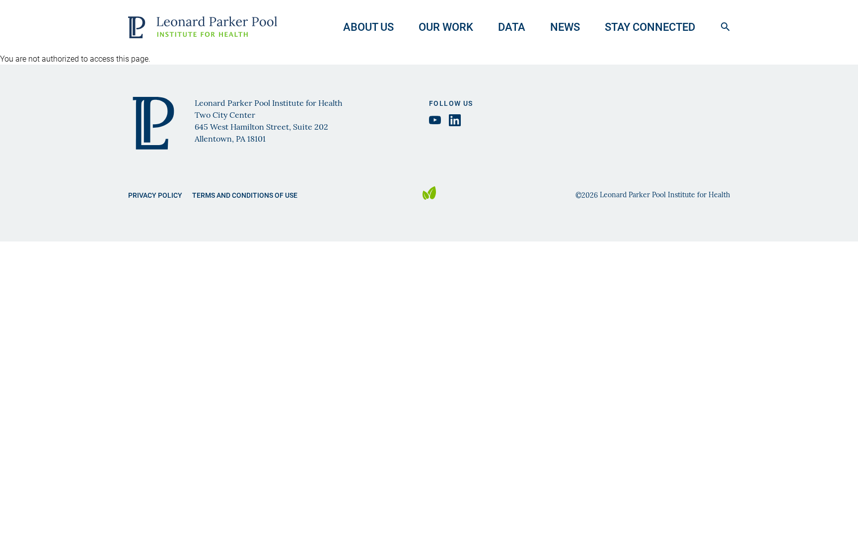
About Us (368, 26)
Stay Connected (650, 26)
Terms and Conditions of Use (244, 195)
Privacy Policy (155, 195)
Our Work (446, 26)
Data (511, 26)
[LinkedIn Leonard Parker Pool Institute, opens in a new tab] (455, 120)
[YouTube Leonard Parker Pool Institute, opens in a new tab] (435, 120)
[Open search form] (725, 27)
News (565, 26)
